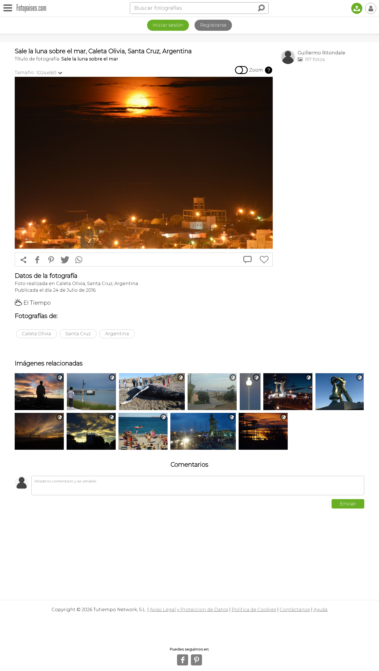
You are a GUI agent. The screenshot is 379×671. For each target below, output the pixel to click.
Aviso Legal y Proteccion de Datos (189, 609)
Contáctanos (295, 609)
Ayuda (321, 609)
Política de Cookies (254, 609)
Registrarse (213, 25)
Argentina (117, 333)
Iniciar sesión (168, 25)
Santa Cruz (78, 333)
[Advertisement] (322, 155)
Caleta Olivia (36, 333)
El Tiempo (33, 302)
